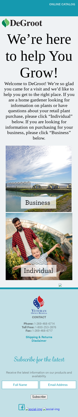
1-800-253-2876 (45, 327)
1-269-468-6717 (42, 330)
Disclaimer (39, 340)
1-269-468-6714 (44, 323)
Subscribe (39, 396)
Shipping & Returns (39, 337)
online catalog (62, 4)
